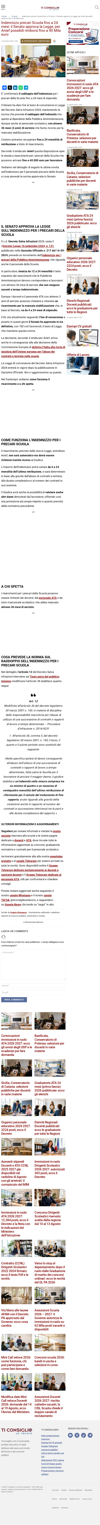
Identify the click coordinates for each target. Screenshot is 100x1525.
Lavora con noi (87, 1499)
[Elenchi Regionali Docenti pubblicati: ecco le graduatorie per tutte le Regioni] (50, 1108)
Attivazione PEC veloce (52, 1460)
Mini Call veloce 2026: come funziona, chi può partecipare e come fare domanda (16, 1363)
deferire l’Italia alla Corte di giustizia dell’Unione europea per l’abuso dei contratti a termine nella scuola (33, 352)
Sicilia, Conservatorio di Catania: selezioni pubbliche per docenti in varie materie (15, 1088)
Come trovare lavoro (51, 1467)
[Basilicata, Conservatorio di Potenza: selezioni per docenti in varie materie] (50, 1021)
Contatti (63, 1490)
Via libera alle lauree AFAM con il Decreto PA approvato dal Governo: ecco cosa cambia (15, 1317)
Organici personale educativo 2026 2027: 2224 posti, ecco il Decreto (16, 1128)
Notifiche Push (75, 1499)
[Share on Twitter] (10, 87)
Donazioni (64, 1508)
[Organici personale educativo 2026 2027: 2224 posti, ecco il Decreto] (16, 1108)
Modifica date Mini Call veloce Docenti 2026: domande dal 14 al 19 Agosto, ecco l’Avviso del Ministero (16, 1404)
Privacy (54, 1499)
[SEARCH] (97, 7)
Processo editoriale (75, 1490)
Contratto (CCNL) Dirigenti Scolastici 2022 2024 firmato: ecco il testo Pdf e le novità (14, 1270)
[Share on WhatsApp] (20, 87)
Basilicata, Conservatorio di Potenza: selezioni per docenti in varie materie (49, 1043)
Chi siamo (55, 1490)
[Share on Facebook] (4, 87)
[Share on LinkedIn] (15, 87)
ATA (28, 840)
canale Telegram (26, 860)
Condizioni (55, 1508)
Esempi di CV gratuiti (51, 1442)
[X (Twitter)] (77, 1435)
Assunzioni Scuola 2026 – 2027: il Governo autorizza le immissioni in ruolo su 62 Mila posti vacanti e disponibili (50, 1319)
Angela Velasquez (18, 912)
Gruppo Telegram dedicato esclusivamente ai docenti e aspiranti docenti (30, 870)
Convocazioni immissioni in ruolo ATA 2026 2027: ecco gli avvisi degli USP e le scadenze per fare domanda (16, 1045)
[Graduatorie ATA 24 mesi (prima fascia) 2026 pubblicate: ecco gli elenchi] (50, 1068)
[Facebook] (70, 1435)
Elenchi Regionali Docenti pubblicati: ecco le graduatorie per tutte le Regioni (47, 1128)
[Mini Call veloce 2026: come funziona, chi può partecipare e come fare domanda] (16, 1343)
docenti (18, 840)
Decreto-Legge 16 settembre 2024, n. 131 (28, 246)
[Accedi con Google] (54, 41)
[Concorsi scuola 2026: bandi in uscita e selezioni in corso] (50, 1343)
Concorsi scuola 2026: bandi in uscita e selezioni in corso (50, 1361)
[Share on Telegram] (26, 87)
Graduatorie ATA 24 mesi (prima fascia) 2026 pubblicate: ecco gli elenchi (50, 1088)
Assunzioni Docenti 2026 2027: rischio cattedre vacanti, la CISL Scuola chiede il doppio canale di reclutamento (49, 1406)
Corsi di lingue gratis (51, 1463)
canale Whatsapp (20, 895)
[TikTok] (83, 1435)
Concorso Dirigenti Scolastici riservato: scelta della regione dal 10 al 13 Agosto (48, 1218)
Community (63, 1499)
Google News (13, 904)
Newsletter (88, 1490)
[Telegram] (90, 1435)
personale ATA (48, 597)
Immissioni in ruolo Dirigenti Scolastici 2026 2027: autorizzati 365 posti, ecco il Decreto (50, 1169)
